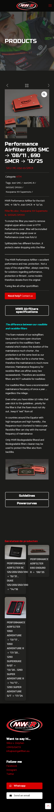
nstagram (12, 770)
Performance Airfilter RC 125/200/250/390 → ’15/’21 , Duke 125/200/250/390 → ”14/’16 (17, 576)
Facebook (11, 766)
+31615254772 (13, 747)
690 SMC (16, 183)
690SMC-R (29, 183)
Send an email (22, 795)
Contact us (20, 296)
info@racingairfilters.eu (18, 751)
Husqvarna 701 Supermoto (18, 192)
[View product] (23, 548)
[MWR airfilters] (27, 5)
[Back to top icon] (48, 806)
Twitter (10, 774)
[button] (44, 94)
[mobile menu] (50, 5)
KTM (19, 177)
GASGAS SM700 (14, 187)
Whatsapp (19, 786)
